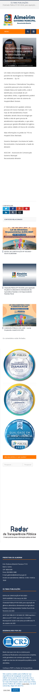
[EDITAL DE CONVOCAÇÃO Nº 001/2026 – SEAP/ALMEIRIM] (19, 238)
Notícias (8, 42)
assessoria (25, 655)
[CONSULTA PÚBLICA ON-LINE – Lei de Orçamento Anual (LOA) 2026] (19, 315)
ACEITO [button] (15, 690)
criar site (16, 652)
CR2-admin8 (11, 65)
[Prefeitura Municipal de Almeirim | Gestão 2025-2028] (19, 19)
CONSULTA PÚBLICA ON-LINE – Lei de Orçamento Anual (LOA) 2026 (17, 329)
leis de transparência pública (22, 660)
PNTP (12, 668)
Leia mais (25, 684)
